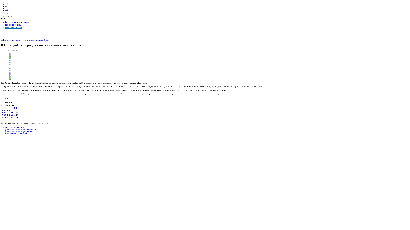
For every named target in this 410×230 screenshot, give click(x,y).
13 (9, 113)
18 (5, 115)
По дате (4, 98)
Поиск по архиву (13, 25)
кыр (6, 3)
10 (2, 113)
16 (17, 113)
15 (14, 113)
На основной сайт (13, 27)
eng (6, 6)
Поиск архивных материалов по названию (20, 129)
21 (12, 115)
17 (2, 115)
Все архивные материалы (17, 22)
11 (5, 113)
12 (7, 113)
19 (7, 115)
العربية (7, 13)
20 (9, 115)
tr (5, 8)
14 (12, 113)
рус (6, 4)
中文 (7, 10)
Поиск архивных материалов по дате (18, 131)
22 (14, 115)
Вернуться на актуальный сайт (16, 133)
